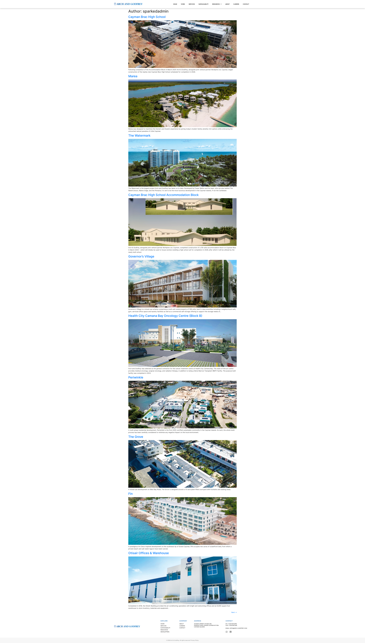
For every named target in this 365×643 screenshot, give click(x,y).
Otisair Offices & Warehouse (148, 553)
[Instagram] (227, 632)
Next (234, 612)
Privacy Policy (194, 640)
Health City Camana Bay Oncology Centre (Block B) (165, 316)
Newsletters (165, 632)
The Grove (135, 437)
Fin (130, 494)
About (227, 4)
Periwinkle (135, 377)
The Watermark (139, 135)
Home (175, 4)
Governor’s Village (141, 256)
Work (183, 4)
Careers (236, 4)
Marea (132, 76)
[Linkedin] (231, 632)
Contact (246, 4)
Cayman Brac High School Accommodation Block (163, 195)
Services (192, 4)
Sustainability (203, 4)
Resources (216, 4)
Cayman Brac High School (147, 17)
